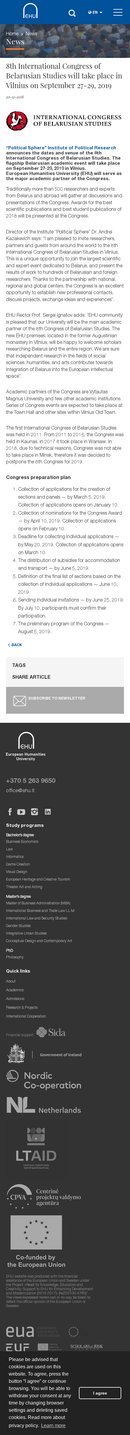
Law (9, 850)
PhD (9, 951)
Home (12, 34)
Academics (15, 990)
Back (16, 645)
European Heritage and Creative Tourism (38, 880)
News (31, 34)
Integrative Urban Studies (26, 934)
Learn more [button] (53, 1425)
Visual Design (16, 872)
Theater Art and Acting (24, 887)
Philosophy (15, 958)
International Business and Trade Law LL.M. (40, 911)
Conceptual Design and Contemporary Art (39, 941)
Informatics (15, 857)
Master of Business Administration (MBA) (38, 904)
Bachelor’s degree (20, 835)
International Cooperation (26, 1017)
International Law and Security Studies (36, 919)
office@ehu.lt (20, 791)
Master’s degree (18, 897)
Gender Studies (18, 926)
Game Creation (18, 865)
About (11, 982)
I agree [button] (100, 1393)
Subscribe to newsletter (56, 699)
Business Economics (22, 842)
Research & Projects (21, 1008)
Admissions (15, 999)
